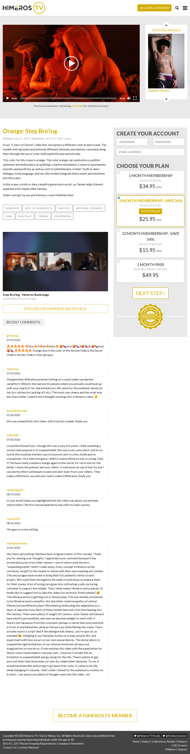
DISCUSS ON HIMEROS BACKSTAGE (55, 308)
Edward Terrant (159, 90)
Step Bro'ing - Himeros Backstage (26, 294)
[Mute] (129, 98)
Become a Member (154, 7)
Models (171, 741)
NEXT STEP (149, 293)
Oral (8, 216)
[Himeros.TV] (24, 8)
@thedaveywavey (175, 735)
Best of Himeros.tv (39, 208)
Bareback (12, 208)
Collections (158, 741)
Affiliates (170, 749)
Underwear (62, 216)
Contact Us (9, 747)
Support (182, 749)
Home (136, 741)
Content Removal (28, 747)
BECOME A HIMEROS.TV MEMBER (95, 715)
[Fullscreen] (135, 98)
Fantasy (64, 208)
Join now (77, 105)
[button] (71, 63)
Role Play (25, 216)
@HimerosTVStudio (148, 735)
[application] (71, 63)
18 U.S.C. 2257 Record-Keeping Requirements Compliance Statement (43, 743)
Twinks (42, 216)
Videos (146, 741)
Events (183, 745)
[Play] (7, 98)
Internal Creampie (89, 208)
